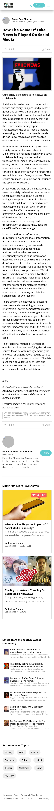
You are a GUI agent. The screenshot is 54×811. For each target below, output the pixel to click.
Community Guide (10, 798)
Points (39, 795)
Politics (34, 752)
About (17, 795)
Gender (8, 767)
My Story (9, 775)
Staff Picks (24, 767)
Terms (22, 798)
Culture (25, 760)
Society (8, 752)
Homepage (8, 795)
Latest (39, 760)
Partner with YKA (28, 795)
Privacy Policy (43, 798)
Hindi (21, 752)
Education (10, 760)
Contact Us (31, 798)
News (39, 767)
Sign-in (39, 5)
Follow (46, 452)
